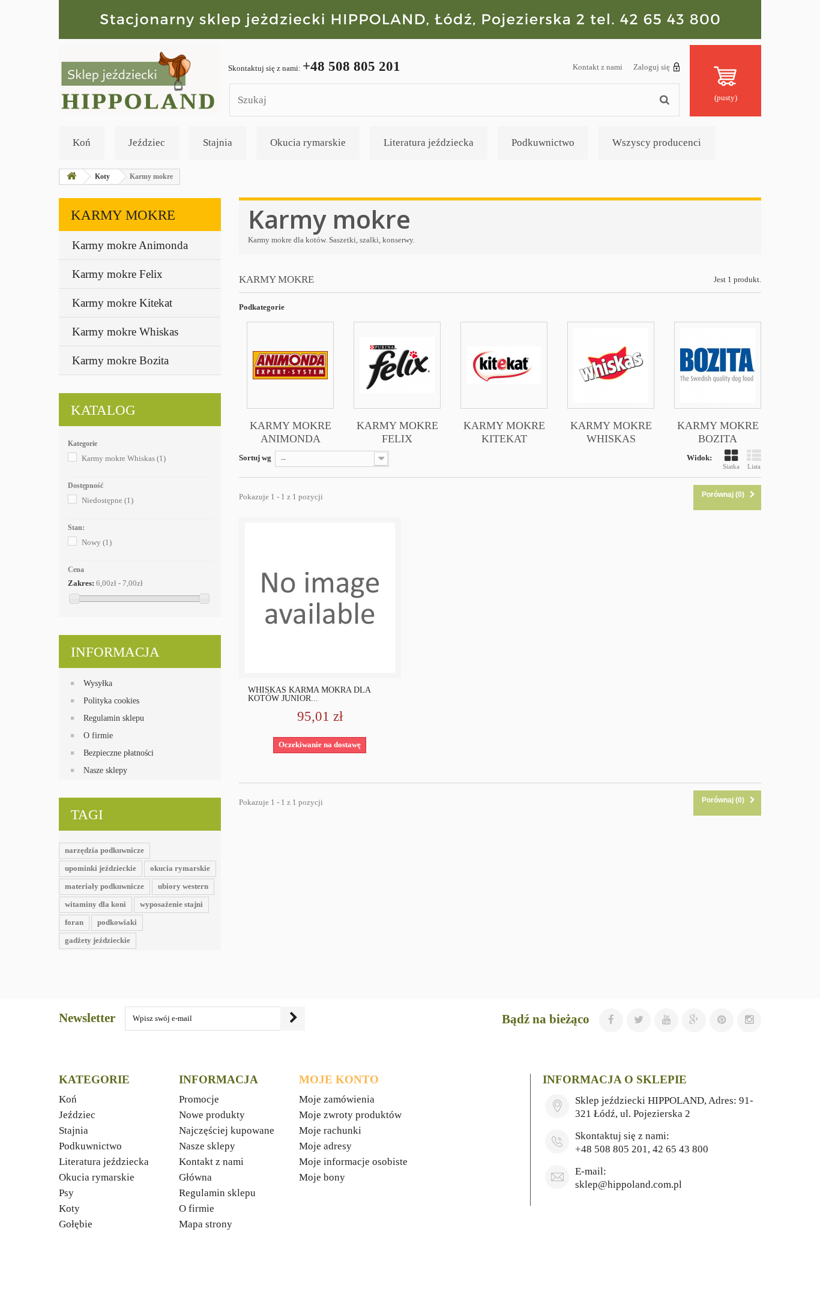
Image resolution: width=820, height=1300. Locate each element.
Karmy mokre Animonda (130, 245)
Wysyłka (97, 683)
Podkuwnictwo (542, 142)
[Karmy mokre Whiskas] (610, 365)
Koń (82, 142)
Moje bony (322, 1177)
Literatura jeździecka (429, 142)
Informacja (115, 652)
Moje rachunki (330, 1130)
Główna (195, 1177)
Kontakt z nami (598, 66)
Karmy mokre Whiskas (125, 331)
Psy (66, 1193)
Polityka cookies (111, 700)
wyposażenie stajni (171, 904)
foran (74, 922)
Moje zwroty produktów (350, 1115)
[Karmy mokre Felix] (397, 365)
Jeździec (146, 142)
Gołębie (75, 1224)
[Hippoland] (139, 78)
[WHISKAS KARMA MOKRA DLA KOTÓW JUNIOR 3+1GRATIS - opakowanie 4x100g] (320, 598)
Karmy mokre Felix (117, 274)
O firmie (98, 735)
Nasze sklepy (105, 770)
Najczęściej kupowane (226, 1130)
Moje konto (339, 1079)
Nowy (97, 542)
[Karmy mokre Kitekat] (503, 365)
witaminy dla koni (95, 904)
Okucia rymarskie (308, 142)
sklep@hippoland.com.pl (628, 1184)
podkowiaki (117, 922)
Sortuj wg (255, 457)
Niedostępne (107, 500)
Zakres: (81, 583)
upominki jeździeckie (100, 868)
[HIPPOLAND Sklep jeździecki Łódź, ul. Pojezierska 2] (410, 19)
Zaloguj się (651, 66)
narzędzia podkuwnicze (104, 850)
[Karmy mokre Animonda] (290, 365)
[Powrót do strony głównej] (71, 176)
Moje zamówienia (337, 1099)
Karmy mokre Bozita (120, 360)
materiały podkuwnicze (104, 886)
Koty (69, 1208)
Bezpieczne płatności (118, 752)
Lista (754, 466)
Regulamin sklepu (113, 718)
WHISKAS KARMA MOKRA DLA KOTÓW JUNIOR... (309, 694)
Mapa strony (205, 1224)
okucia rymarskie (180, 868)
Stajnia (217, 142)
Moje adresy (325, 1146)
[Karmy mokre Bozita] (717, 365)
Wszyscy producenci (656, 142)
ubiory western (183, 886)
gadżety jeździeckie (97, 940)
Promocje (199, 1099)
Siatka (731, 466)
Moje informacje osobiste (353, 1161)
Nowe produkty (212, 1115)
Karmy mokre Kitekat (122, 302)
